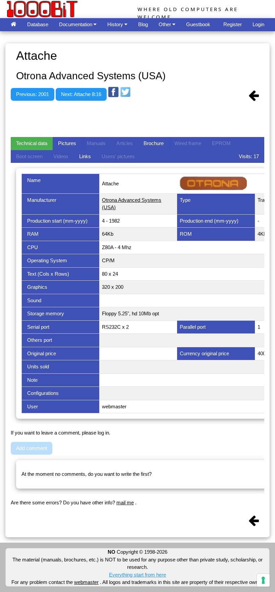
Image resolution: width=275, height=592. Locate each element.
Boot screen (29, 156)
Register (232, 24)
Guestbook (198, 24)
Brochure (154, 143)
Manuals (96, 143)
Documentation (76, 24)
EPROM (221, 143)
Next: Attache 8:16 (81, 94)
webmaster (86, 582)
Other (165, 24)
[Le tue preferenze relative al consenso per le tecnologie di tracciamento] (263, 580)
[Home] (13, 24)
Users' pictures (118, 156)
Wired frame (187, 143)
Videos (60, 156)
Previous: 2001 (32, 94)
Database (37, 24)
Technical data (31, 143)
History (115, 24)
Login (258, 24)
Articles (124, 143)
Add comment (31, 448)
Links (85, 156)
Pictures (67, 143)
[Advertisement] (133, 120)
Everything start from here (137, 575)
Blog (143, 24)
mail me (125, 502)
